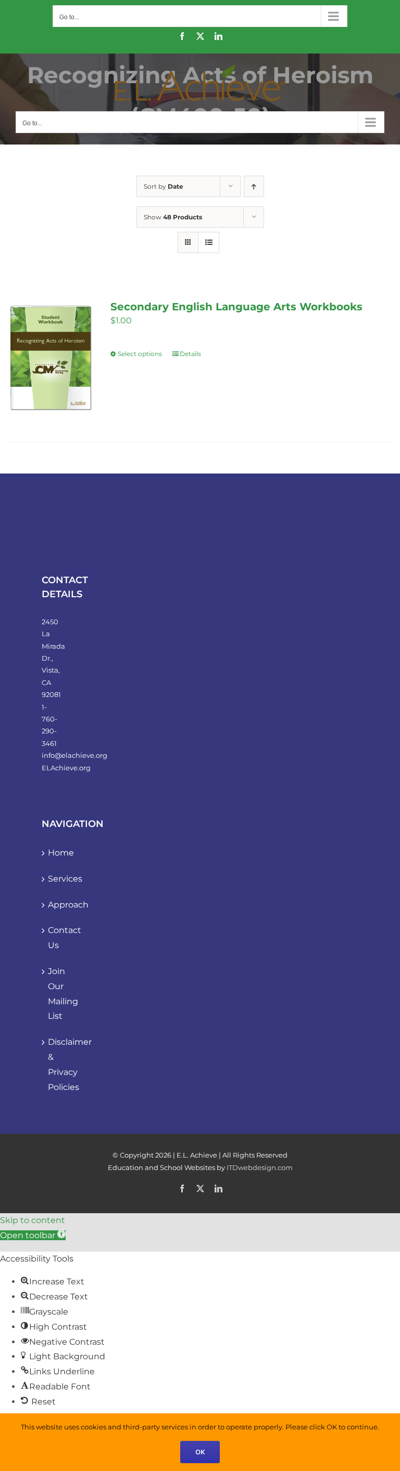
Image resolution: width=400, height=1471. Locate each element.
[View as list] (208, 242)
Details (190, 354)
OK (200, 1451)
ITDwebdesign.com (260, 1167)
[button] (33, 1235)
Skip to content (32, 1220)
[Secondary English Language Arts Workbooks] (50, 357)
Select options (140, 354)
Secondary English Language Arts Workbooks (236, 306)
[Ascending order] (254, 186)
